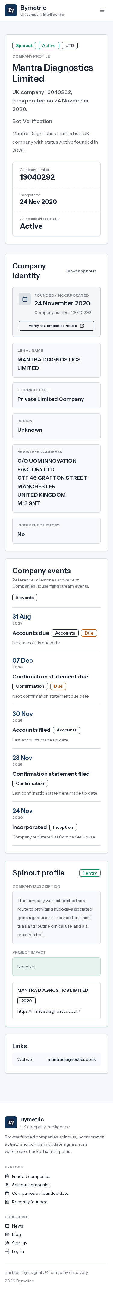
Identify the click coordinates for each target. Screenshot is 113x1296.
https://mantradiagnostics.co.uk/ (48, 1011)
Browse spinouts (81, 270)
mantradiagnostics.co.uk (72, 1059)
